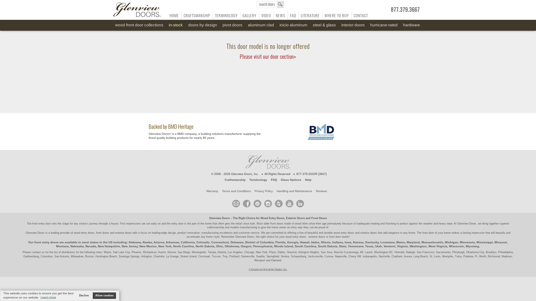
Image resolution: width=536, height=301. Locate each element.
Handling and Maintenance (294, 191)
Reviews (321, 191)
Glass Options (291, 179)
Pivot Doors (232, 25)
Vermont (389, 246)
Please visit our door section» (268, 56)
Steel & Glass (324, 25)
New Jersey (130, 246)
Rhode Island (283, 246)
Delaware (237, 242)
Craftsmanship (197, 15)
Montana (62, 246)
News (280, 15)
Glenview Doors (219, 218)
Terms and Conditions (236, 191)
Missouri (501, 242)
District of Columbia (259, 242)
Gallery (249, 15)
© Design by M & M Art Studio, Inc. (268, 269)
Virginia (402, 246)
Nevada (90, 246)
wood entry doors (344, 232)
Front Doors (319, 218)
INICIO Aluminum (293, 25)
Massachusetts (432, 242)
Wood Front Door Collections (139, 25)
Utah (378, 246)
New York (164, 246)
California (188, 242)
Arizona (158, 242)
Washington (418, 246)
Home (174, 15)
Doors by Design (202, 25)
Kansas (358, 242)
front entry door (42, 223)
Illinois (326, 242)
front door (428, 232)
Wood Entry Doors (272, 218)
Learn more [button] (48, 297)
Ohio (219, 246)
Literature (310, 15)
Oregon (246, 246)
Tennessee (355, 246)
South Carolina (305, 246)
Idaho (315, 242)
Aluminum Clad (261, 25)
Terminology (226, 15)
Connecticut (220, 242)
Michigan (451, 242)
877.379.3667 (405, 9)
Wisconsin (456, 246)
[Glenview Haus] (268, 203)
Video (266, 15)
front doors (276, 223)
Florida (280, 242)
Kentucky (372, 242)
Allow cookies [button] (104, 295)
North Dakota (205, 246)
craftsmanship (215, 227)
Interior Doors (353, 25)
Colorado (203, 242)
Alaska (147, 242)
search (270, 4)
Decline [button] (84, 295)
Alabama (135, 242)
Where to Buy (337, 15)
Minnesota (467, 242)
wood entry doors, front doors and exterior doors (103, 232)
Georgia (292, 242)
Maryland (413, 242)
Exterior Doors (295, 218)
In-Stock (176, 25)
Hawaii (304, 242)
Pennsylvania (262, 246)
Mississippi (485, 242)
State (342, 246)
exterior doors (368, 232)
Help (308, 179)
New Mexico (148, 246)
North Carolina (183, 246)
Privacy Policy (264, 191)
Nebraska (77, 246)
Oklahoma (232, 246)
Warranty (212, 191)
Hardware (411, 25)
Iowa (348, 242)
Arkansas (172, 242)
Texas (369, 246)
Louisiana (387, 242)
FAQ (293, 15)
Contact (361, 15)
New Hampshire (109, 246)
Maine (400, 242)
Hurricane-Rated (384, 25)
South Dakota (327, 246)
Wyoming (472, 246)
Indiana (337, 242)
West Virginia (437, 246)
